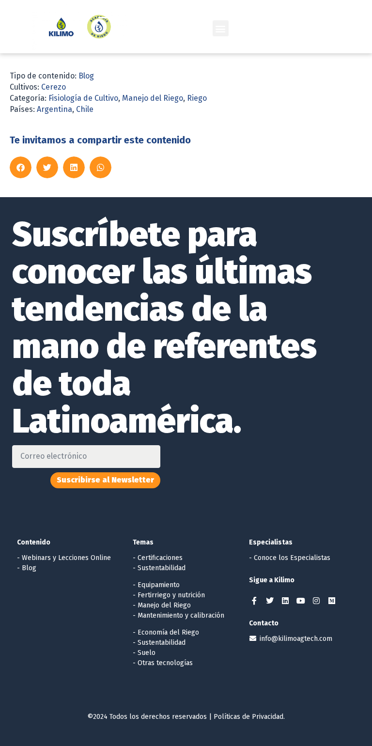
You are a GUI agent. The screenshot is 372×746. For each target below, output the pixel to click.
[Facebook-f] (254, 601)
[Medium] (332, 601)
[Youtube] (301, 601)
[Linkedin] (285, 601)
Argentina (54, 109)
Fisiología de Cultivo (83, 98)
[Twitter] (270, 601)
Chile (84, 109)
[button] (221, 28)
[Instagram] (316, 601)
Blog (86, 75)
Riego (197, 98)
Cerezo (53, 87)
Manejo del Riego (152, 98)
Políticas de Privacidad (248, 717)
